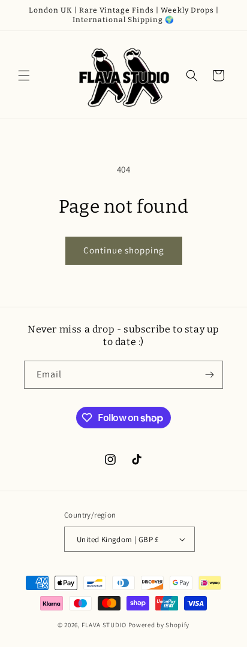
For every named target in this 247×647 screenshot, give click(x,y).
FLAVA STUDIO (105, 625)
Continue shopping (123, 250)
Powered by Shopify (159, 625)
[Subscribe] (209, 375)
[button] (24, 75)
